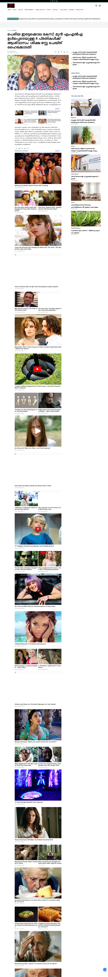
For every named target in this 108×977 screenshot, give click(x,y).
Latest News (75, 73)
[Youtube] (57, 1)
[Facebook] (51, 1)
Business (71, 9)
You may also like (77, 96)
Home (9, 9)
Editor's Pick (80, 9)
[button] (100, 6)
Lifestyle (55, 9)
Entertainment (29, 9)
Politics (20, 9)
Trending (14, 30)
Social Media (64, 9)
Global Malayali (40, 9)
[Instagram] (55, 1)
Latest (14, 9)
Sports (49, 9)
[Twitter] (53, 1)
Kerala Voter (12, 51)
